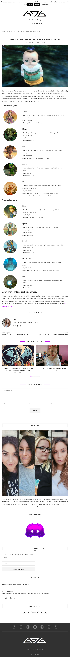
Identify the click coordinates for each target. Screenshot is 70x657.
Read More (45, 4)
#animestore (5, 596)
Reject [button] (37, 4)
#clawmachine (12, 593)
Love (35, 36)
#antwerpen (34, 593)
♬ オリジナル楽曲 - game (9, 598)
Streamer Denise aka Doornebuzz (52, 368)
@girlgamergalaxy (7, 591)
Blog (10, 31)
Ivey (33, 42)
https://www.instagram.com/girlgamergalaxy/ (15, 584)
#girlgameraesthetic (45, 593)
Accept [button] (30, 4)
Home (3, 31)
